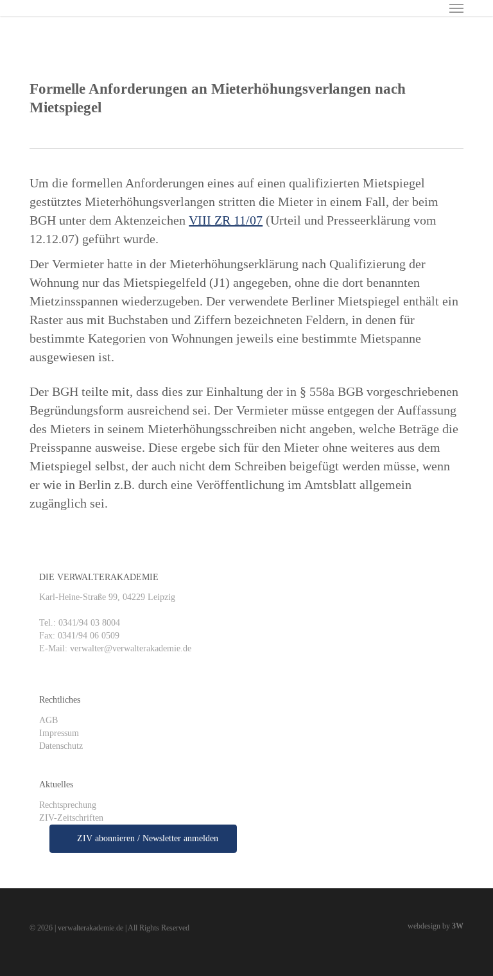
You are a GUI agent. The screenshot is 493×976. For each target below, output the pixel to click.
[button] (456, 7)
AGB (48, 720)
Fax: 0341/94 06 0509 (79, 635)
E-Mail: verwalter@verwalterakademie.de (115, 648)
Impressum (59, 733)
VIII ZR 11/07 (226, 220)
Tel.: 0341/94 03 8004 (79, 623)
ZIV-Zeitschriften (71, 818)
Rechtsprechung (67, 805)
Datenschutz (61, 746)
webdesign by (435, 925)
